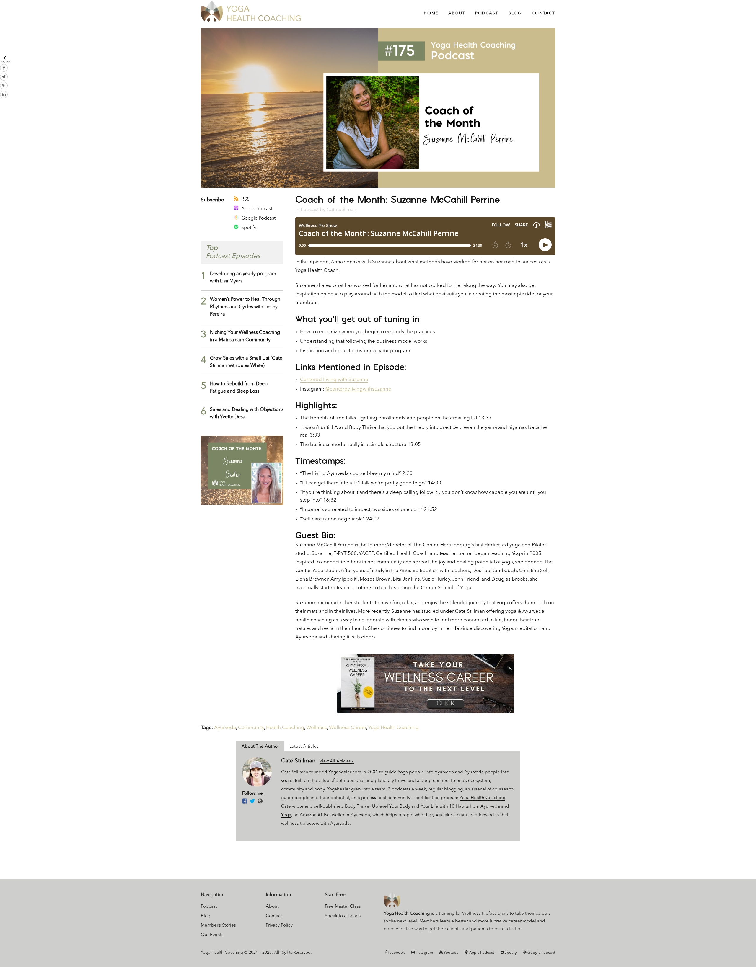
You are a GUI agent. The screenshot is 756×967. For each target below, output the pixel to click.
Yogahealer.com (344, 772)
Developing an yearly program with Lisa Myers (243, 278)
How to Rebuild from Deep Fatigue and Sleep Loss (239, 388)
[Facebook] (244, 802)
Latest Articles (304, 746)
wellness (316, 727)
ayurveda (225, 727)
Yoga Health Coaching (482, 798)
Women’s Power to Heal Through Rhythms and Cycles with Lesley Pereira (245, 307)
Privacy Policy (279, 925)
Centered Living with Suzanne (334, 379)
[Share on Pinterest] (4, 85)
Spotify (248, 228)
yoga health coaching (393, 727)
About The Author (260, 746)
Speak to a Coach (343, 916)
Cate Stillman (341, 209)
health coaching (285, 727)
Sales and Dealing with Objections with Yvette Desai (247, 413)
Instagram (424, 953)
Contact (274, 916)
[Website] (260, 802)
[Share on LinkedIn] (4, 94)
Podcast (310, 209)
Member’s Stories (218, 925)
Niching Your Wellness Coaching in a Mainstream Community (245, 336)
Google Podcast (258, 218)
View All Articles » (337, 761)
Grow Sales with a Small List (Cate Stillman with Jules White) (246, 362)
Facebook (396, 953)
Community (251, 727)
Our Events (212, 935)
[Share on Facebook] (4, 68)
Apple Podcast (256, 209)
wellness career (347, 727)
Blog (205, 916)
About (272, 906)
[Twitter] (252, 802)
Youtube (450, 953)
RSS (245, 199)
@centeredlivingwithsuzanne (358, 389)
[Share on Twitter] (4, 77)
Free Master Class (343, 906)
